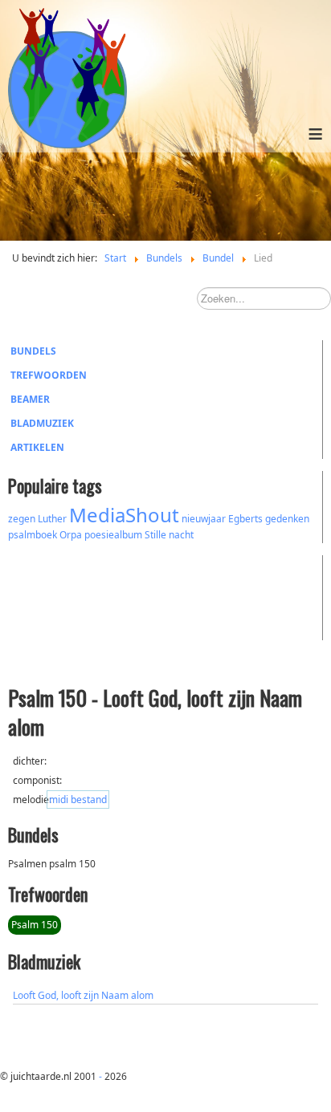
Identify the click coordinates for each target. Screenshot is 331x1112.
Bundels (33, 351)
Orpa (70, 535)
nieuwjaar (204, 519)
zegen (21, 519)
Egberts (245, 519)
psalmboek (32, 535)
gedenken (287, 519)
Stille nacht (169, 535)
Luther (52, 519)
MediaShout (124, 514)
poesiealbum (113, 535)
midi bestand (78, 799)
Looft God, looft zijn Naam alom (83, 995)
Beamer (30, 399)
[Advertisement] (96, 595)
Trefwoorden (48, 375)
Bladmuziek (42, 423)
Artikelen (37, 447)
